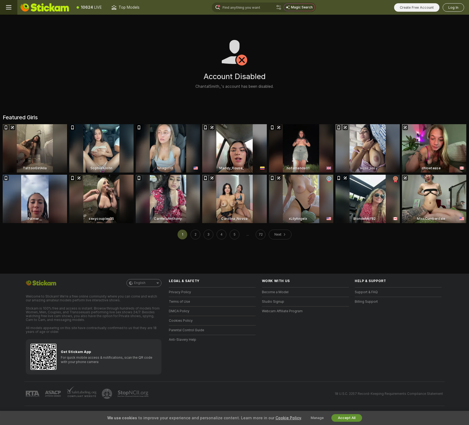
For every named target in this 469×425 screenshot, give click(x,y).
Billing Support (366, 302)
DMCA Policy (179, 311)
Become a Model (275, 292)
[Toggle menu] (8, 7)
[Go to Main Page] (44, 7)
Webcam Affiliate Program (282, 311)
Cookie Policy (288, 418)
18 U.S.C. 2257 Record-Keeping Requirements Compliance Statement (389, 394)
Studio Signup (273, 302)
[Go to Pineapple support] (107, 394)
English (139, 283)
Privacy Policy (180, 292)
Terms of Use (179, 302)
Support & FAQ (366, 292)
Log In (453, 7)
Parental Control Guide (186, 330)
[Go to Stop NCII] (134, 393)
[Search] (279, 7)
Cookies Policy (181, 321)
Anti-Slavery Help (182, 340)
